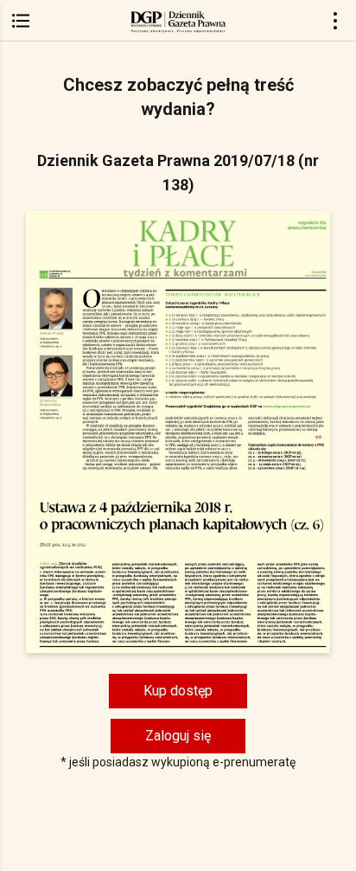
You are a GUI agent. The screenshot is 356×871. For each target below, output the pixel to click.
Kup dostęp (178, 690)
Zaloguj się (178, 735)
